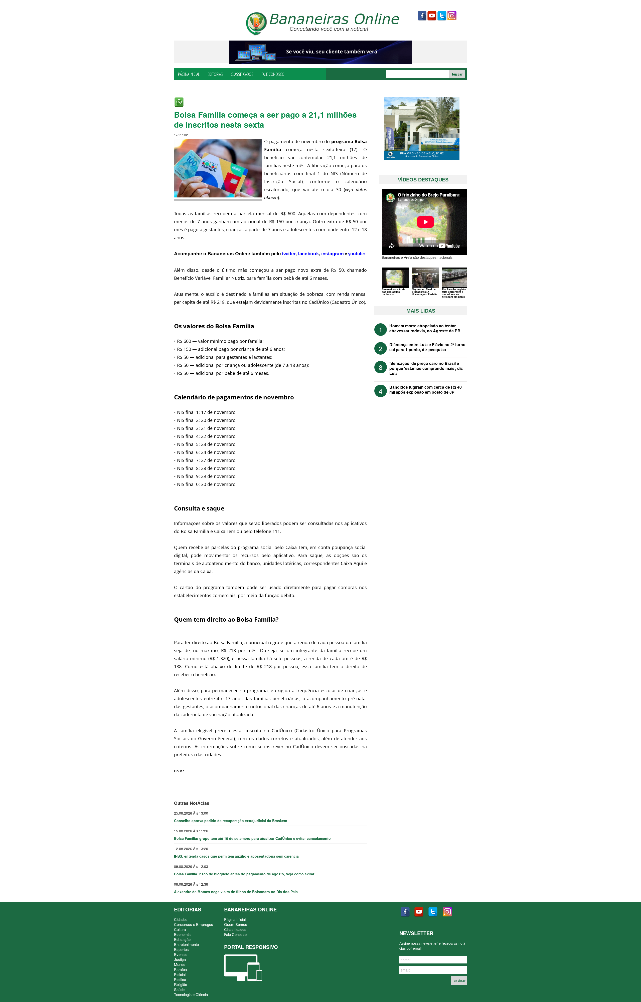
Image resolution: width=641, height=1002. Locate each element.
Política (180, 979)
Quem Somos (235, 924)
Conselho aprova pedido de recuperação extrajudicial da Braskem (230, 820)
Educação (182, 939)
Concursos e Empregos (193, 924)
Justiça (180, 959)
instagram (451, 16)
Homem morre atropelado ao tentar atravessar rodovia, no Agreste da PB (424, 328)
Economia (182, 934)
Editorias (215, 74)
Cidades (181, 919)
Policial (180, 974)
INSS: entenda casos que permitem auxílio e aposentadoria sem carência (236, 856)
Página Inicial (189, 74)
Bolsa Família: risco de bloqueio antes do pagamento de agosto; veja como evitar (244, 873)
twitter (441, 16)
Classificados (242, 74)
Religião (180, 984)
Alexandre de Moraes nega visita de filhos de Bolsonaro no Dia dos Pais (236, 891)
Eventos (181, 954)
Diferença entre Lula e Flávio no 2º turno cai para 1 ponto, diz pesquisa (427, 347)
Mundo (179, 964)
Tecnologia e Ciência (191, 994)
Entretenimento (186, 944)
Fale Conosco (272, 74)
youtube (431, 16)
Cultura (180, 929)
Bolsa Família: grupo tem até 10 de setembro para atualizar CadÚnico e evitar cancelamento (252, 838)
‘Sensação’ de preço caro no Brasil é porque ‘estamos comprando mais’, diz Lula (426, 368)
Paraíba (180, 969)
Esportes (181, 949)
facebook (421, 16)
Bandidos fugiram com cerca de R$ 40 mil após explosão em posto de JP (425, 389)
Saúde (179, 989)
